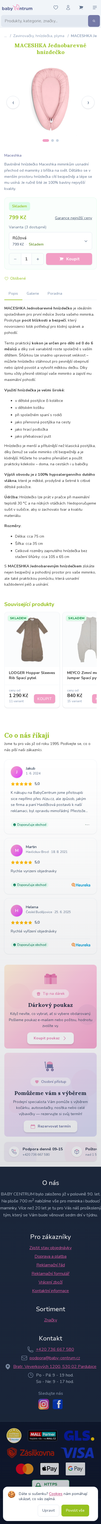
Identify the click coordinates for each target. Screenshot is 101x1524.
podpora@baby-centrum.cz (55, 1358)
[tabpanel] (50, 98)
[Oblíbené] (56, 7)
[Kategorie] (95, 7)
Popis (13, 293)
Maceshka (13, 155)
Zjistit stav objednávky (50, 1248)
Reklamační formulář (50, 1274)
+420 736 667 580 (55, 1349)
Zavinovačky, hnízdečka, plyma (38, 35)
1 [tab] (46, 140)
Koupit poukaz (47, 1038)
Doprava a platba (50, 1256)
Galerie (33, 293)
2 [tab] (52, 140)
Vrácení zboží (50, 1282)
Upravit (48, 1510)
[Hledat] (94, 21)
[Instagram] (43, 1404)
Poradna (55, 293)
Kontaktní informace (50, 1291)
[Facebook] (57, 1404)
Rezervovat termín (54, 1126)
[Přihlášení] (68, 7)
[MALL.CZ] (42, 1435)
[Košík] (81, 7)
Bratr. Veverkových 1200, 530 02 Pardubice (54, 1367)
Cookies (55, 1493)
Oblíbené (18, 278)
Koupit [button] (73, 259)
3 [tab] (57, 140)
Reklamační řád (50, 1265)
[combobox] (50, 241)
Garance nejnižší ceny (73, 218)
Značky (50, 1320)
